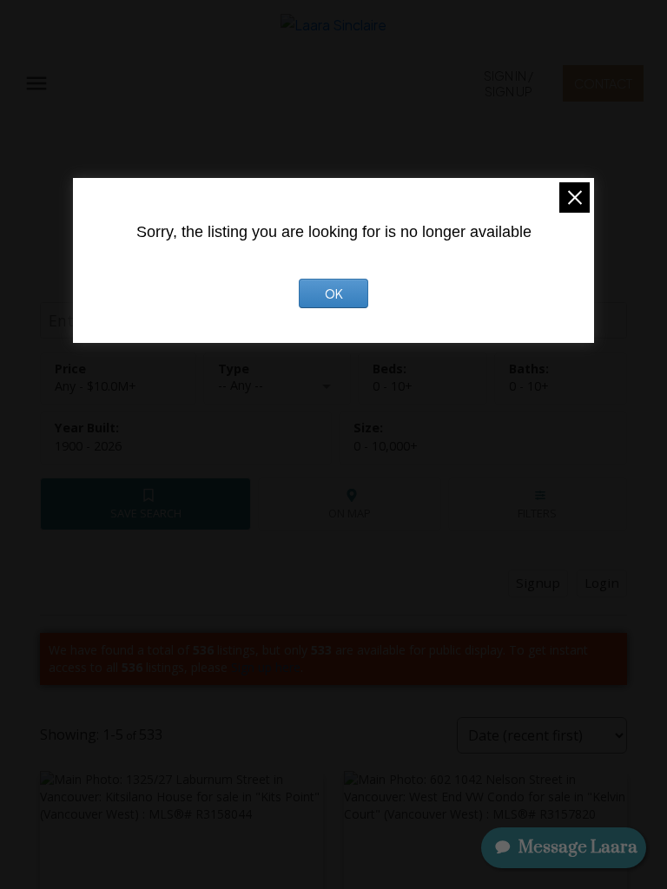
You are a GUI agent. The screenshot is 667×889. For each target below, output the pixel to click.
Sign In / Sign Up (508, 83)
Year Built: (88, 446)
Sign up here (265, 667)
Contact (603, 83)
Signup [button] (538, 582)
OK (334, 293)
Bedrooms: (393, 386)
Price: (95, 386)
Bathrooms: (529, 386)
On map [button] (349, 513)
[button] (508, 83)
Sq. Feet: (385, 446)
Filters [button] (537, 513)
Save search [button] (146, 513)
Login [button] (601, 582)
